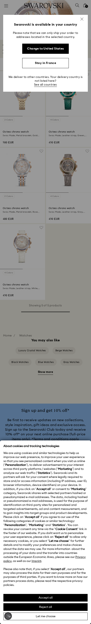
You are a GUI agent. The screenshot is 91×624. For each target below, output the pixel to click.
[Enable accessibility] (8, 616)
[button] (81, 19)
